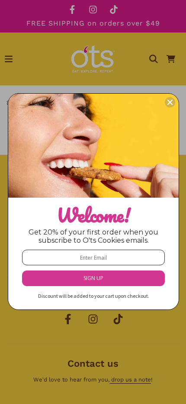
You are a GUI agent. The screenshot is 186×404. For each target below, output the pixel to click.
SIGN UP (93, 278)
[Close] (170, 102)
